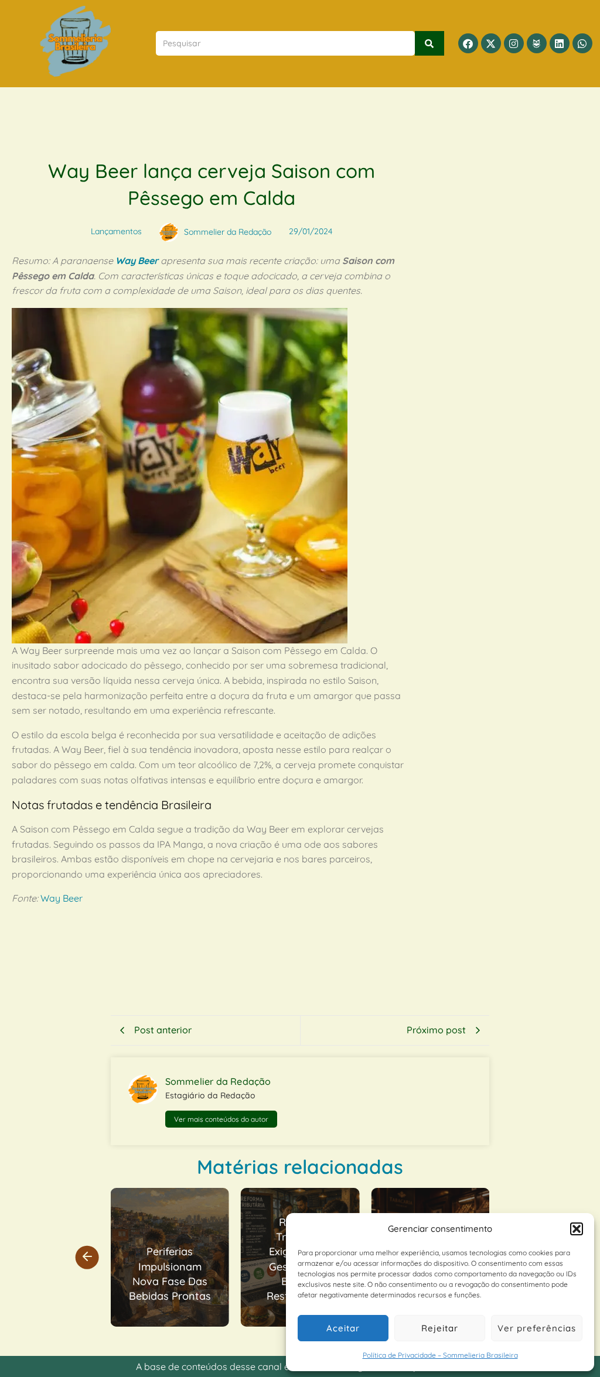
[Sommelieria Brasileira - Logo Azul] (75, 41)
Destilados (463, 1196)
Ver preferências (536, 1328)
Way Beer (136, 260)
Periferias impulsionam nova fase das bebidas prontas (170, 1274)
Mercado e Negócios (186, 1196)
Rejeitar (439, 1328)
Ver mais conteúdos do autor (221, 1119)
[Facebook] (468, 43)
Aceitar (343, 1328)
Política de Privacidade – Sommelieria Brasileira (440, 1355)
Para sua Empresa (282, 1213)
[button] (576, 1229)
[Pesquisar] (429, 43)
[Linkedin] (560, 43)
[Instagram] (514, 43)
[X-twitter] (491, 43)
